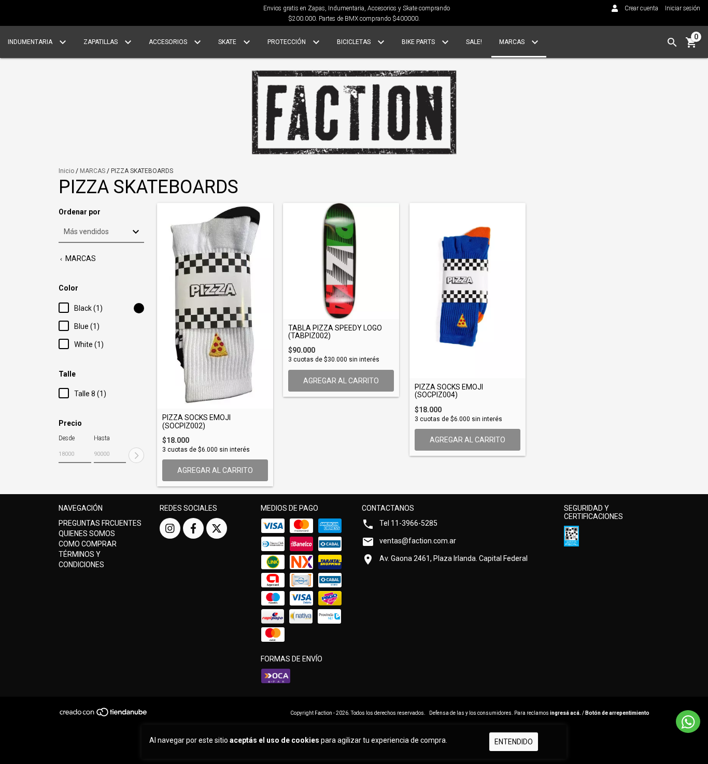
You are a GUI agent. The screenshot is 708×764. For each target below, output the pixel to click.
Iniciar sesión (682, 8)
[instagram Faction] (170, 528)
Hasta (102, 438)
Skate (228, 42)
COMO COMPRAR (88, 544)
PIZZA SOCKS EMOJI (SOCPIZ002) (196, 421)
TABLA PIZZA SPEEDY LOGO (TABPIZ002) (335, 332)
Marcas (512, 42)
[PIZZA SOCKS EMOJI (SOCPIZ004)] (467, 290)
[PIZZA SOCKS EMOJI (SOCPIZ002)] (215, 306)
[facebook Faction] (193, 528)
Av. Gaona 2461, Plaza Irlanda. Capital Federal (453, 558)
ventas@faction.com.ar (417, 541)
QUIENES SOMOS (87, 533)
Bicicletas (354, 42)
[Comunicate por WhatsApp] (688, 721)
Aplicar (136, 455)
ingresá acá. (565, 713)
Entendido (513, 742)
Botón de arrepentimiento (617, 713)
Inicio (66, 171)
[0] (691, 46)
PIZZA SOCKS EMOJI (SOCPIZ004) (449, 391)
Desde (67, 438)
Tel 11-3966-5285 (408, 523)
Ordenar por (80, 212)
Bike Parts (419, 42)
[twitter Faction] (216, 528)
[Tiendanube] (104, 715)
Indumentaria (31, 42)
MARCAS (92, 171)
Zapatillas (101, 42)
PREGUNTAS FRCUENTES (100, 523)
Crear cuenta (641, 8)
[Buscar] (672, 42)
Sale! (474, 42)
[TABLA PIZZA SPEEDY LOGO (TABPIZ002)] (341, 261)
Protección (287, 42)
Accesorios (169, 42)
